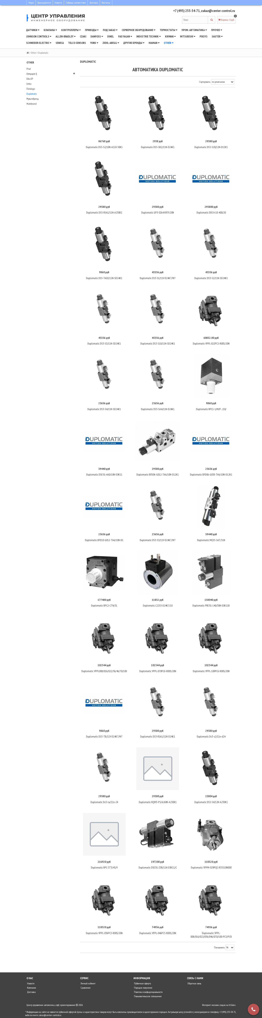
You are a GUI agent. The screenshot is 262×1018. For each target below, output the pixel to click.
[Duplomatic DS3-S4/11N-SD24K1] (104, 375)
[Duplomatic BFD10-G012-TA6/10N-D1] (104, 506)
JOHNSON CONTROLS (38, 36)
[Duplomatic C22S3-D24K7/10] (157, 572)
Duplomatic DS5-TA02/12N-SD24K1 (104, 278)
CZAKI (83, 36)
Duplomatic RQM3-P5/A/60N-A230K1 (158, 802)
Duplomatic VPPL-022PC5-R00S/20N (211, 343)
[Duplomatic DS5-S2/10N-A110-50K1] (104, 114)
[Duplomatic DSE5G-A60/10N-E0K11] (104, 441)
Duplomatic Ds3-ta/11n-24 (104, 802)
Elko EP (30, 78)
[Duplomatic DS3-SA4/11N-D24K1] (157, 375)
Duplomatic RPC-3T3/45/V (104, 867)
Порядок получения (142, 987)
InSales (232, 1005)
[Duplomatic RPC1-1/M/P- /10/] (211, 375)
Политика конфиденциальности (148, 992)
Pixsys (203, 36)
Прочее (215, 30)
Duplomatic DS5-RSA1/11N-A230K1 (104, 212)
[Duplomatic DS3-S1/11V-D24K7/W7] (157, 244)
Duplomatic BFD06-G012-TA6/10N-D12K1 (158, 474)
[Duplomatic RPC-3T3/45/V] (104, 834)
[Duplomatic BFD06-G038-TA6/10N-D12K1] (211, 441)
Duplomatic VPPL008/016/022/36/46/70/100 (104, 671)
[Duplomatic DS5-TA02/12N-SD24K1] (104, 244)
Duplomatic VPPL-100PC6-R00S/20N (211, 671)
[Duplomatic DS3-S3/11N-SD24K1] (104, 310)
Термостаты (168, 30)
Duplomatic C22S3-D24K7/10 (158, 605)
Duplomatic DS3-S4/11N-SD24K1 (104, 409)
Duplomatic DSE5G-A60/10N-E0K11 (104, 474)
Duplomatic (32, 93)
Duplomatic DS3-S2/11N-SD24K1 (211, 278)
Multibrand (32, 103)
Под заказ (109, 30)
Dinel (110, 36)
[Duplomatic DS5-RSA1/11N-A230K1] (104, 179)
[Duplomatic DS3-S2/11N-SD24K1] (211, 244)
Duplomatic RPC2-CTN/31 (104, 605)
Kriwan (169, 36)
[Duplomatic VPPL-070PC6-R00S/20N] (157, 637)
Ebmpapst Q (32, 73)
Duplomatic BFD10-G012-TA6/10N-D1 (104, 540)
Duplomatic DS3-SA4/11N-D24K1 (157, 409)
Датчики (32, 30)
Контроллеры (70, 30)
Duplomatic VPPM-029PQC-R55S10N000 (211, 867)
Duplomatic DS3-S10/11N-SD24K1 (157, 343)
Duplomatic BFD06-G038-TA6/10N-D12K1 (211, 474)
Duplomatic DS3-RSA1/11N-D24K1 (157, 736)
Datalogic (31, 88)
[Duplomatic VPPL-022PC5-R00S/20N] (211, 310)
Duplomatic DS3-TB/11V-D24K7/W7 (104, 736)
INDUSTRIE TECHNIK (147, 36)
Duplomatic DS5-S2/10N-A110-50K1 (104, 147)
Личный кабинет (88, 983)
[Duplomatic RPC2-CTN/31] (104, 572)
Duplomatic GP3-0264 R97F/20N (157, 212)
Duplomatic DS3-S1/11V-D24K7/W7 (158, 278)
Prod (29, 68)
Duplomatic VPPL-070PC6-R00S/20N (157, 671)
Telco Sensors (77, 43)
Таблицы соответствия (76, 2)
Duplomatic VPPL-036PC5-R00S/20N (104, 933)
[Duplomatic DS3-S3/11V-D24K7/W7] (157, 506)
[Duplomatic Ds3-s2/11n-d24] (211, 703)
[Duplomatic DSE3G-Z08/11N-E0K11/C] (157, 834)
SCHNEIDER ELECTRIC (38, 43)
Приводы (91, 30)
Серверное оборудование (138, 30)
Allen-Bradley (65, 36)
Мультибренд (33, 98)
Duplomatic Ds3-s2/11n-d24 (211, 736)
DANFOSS (96, 36)
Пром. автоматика (193, 30)
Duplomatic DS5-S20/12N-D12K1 (211, 147)
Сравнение (85, 987)
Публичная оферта (142, 983)
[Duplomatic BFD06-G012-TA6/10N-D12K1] (157, 441)
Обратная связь (194, 983)
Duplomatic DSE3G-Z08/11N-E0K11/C (158, 867)
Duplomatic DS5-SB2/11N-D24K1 (157, 147)
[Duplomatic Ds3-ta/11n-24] (104, 768)
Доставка (93, 2)
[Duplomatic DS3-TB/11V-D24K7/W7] (104, 703)
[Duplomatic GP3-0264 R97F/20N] (157, 179)
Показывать (219, 947)
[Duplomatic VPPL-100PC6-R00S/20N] (211, 637)
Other (168, 43)
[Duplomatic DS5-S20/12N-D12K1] (211, 114)
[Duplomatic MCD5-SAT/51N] (211, 506)
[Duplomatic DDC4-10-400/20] (211, 179)
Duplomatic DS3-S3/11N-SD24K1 (104, 343)
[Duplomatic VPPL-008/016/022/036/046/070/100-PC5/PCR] (211, 899)
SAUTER (216, 36)
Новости (58, 2)
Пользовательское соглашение (147, 996)
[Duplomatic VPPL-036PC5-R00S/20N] (104, 899)
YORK (93, 43)
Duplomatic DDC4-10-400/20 (211, 212)
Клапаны (49, 30)
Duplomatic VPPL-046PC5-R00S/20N (157, 933)
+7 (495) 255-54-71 (186, 10)
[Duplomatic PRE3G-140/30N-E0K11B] (211, 572)
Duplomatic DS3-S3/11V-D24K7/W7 (158, 540)
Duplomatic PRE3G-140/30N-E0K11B (211, 605)
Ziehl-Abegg (109, 43)
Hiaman (153, 43)
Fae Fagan (124, 36)
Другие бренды (133, 43)
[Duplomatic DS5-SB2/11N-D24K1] (157, 114)
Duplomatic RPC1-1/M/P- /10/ (211, 409)
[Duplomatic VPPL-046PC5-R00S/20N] (157, 899)
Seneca (60, 43)
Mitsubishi (187, 36)
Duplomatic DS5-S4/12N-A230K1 (211, 802)
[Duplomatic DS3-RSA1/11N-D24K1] (157, 703)
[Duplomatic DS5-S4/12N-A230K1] (211, 768)
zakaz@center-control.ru (218, 10)
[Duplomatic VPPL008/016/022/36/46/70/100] (104, 637)
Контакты (106, 2)
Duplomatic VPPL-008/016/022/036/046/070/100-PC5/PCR (211, 934)
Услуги (31, 2)
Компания (31, 987)
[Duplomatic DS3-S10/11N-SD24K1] (157, 310)
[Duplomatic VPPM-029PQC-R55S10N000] (211, 834)
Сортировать (204, 81)
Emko (29, 83)
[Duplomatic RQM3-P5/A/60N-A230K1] (157, 768)
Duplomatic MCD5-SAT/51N (211, 540)
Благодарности (44, 2)
